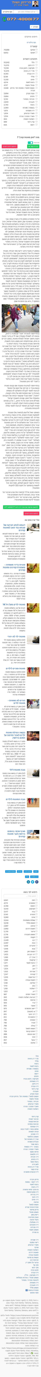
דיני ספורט (34, 1134)
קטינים (19, 871)
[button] (36, 882)
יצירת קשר (34, 1169)
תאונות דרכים (33, 1252)
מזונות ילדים (28, 871)
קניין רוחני (35, 1089)
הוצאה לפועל (33, 1205)
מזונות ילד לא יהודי (16, 636)
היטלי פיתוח (34, 1220)
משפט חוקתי (33, 1230)
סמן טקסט (36, 142)
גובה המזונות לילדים (15, 799)
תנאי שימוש (34, 1293)
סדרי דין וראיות (33, 1059)
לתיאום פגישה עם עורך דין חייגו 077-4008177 (21, 507)
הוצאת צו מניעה (32, 1257)
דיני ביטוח (34, 1187)
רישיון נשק (34, 1215)
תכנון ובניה (34, 1270)
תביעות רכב (34, 1260)
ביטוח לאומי (34, 1066)
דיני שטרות (34, 1240)
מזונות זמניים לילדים (15, 668)
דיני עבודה (34, 1086)
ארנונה (36, 1202)
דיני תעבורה (34, 1285)
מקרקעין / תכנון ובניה (30, 1079)
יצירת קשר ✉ (33, 146)
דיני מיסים (34, 1159)
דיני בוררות (34, 1194)
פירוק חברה (34, 1179)
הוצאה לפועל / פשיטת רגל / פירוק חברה (24, 1096)
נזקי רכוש (35, 1267)
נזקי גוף (35, 1265)
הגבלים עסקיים (33, 1142)
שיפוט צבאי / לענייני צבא (29, 1129)
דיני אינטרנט (34, 1225)
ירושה (36, 1074)
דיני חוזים (35, 1200)
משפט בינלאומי (32, 1137)
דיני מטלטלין (34, 1222)
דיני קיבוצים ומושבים (31, 1172)
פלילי (36, 1061)
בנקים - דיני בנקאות (31, 1147)
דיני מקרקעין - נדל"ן (31, 1275)
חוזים (36, 1071)
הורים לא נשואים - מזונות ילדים (16, 701)
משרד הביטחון (33, 1104)
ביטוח (36, 1064)
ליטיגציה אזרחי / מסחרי (29, 1280)
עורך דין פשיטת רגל (31, 1139)
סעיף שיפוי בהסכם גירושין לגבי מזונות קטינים (16, 834)
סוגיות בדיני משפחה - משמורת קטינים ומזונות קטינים (14, 567)
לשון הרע (35, 1164)
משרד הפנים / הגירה (30, 1106)
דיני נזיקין (35, 1084)
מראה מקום (34, 1152)
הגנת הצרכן (34, 1094)
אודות (36, 1247)
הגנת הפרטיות (33, 1217)
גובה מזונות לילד (17, 770)
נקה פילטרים (31, 42)
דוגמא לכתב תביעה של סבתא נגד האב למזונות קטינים (14, 528)
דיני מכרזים (34, 1227)
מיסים (36, 1076)
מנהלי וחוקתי (33, 1099)
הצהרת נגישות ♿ (32, 1290)
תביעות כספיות (33, 1124)
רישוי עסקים (34, 1242)
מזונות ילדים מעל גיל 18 (14, 604)
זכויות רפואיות (33, 1132)
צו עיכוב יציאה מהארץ (30, 1189)
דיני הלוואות (34, 1154)
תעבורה (35, 1091)
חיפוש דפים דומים (9, 146)
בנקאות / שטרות (32, 1069)
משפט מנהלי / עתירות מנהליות (27, 1278)
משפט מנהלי (33, 1212)
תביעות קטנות (33, 1121)
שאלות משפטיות (10, 871)
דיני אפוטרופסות (32, 1192)
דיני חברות (34, 1157)
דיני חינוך (35, 1197)
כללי (27, 876)
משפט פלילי (34, 1288)
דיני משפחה (34, 876)
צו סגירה (35, 1232)
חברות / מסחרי (32, 1101)
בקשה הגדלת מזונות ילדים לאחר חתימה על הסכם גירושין (14, 735)
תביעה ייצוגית (33, 1119)
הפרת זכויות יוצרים (31, 1207)
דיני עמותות (34, 1127)
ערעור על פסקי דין (32, 1262)
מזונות (36, 871)
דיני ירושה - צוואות (31, 1182)
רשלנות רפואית (33, 1109)
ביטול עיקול (34, 1162)
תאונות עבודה (33, 1255)
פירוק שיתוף (34, 1210)
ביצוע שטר (34, 1144)
